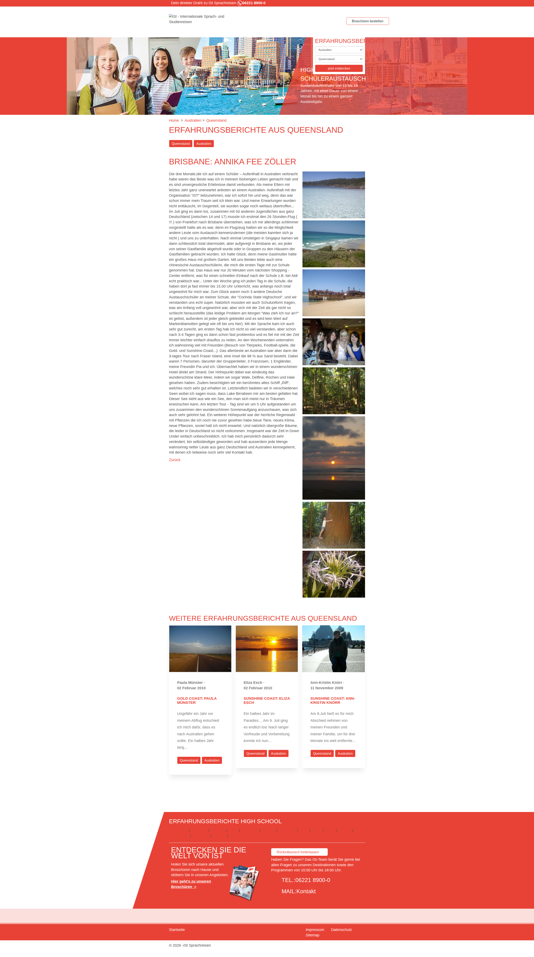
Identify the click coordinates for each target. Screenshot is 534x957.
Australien (203, 143)
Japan (330, 830)
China (233, 830)
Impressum (315, 930)
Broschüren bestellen (367, 21)
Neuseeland (179, 835)
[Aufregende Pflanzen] (333, 574)
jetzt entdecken (339, 68)
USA (233, 835)
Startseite (177, 930)
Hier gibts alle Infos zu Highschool (268, 835)
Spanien (219, 835)
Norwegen (200, 835)
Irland (304, 830)
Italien (317, 830)
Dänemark (249, 830)
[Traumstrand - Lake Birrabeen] (333, 194)
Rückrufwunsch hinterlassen (298, 852)
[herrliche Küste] (333, 243)
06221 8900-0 (312, 880)
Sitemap (312, 935)
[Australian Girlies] (333, 341)
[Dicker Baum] (333, 525)
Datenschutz (341, 930)
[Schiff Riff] (333, 292)
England (268, 830)
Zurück (174, 460)
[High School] (200, 19)
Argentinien (178, 830)
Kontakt (306, 891)
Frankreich (287, 830)
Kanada (344, 830)
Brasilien (218, 830)
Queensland (181, 143)
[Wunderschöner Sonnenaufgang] (333, 458)
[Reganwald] (333, 390)
